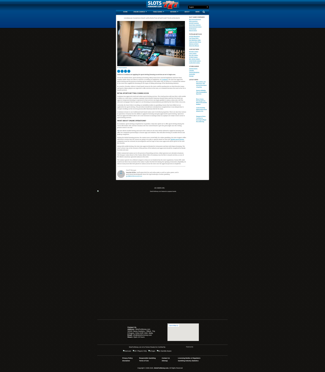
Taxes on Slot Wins (195, 42)
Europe (191, 76)
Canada (191, 70)
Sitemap (165, 361)
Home (125, 12)
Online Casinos (139, 12)
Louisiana (165, 79)
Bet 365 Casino (193, 55)
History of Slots (193, 44)
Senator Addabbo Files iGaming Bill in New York (201, 92)
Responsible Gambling (147, 358)
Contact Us (166, 358)
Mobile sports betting (177, 139)
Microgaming (193, 21)
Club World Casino (195, 61)
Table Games (157, 12)
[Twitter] (193, 351)
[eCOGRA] (151, 351)
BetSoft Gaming (194, 23)
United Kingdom (194, 72)
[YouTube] (187, 351)
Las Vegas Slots (193, 38)
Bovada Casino (193, 51)
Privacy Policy (127, 358)
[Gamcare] (127, 351)
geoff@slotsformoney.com (134, 176)
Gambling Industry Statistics (188, 361)
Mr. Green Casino (194, 59)
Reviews (173, 12)
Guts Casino (192, 53)
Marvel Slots (193, 30)
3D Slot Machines (194, 36)
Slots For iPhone (194, 45)
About (187, 12)
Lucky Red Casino (194, 63)
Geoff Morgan (123, 67)
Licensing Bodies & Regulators (189, 358)
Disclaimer (126, 361)
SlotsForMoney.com (161, 368)
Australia (192, 74)
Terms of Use (144, 361)
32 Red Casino (193, 57)
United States (193, 68)
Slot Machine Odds (195, 40)
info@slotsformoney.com (142, 335)
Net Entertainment (195, 19)
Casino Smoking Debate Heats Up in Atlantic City (201, 109)
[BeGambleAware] (164, 351)
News (197, 12)
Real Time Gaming (195, 25)
